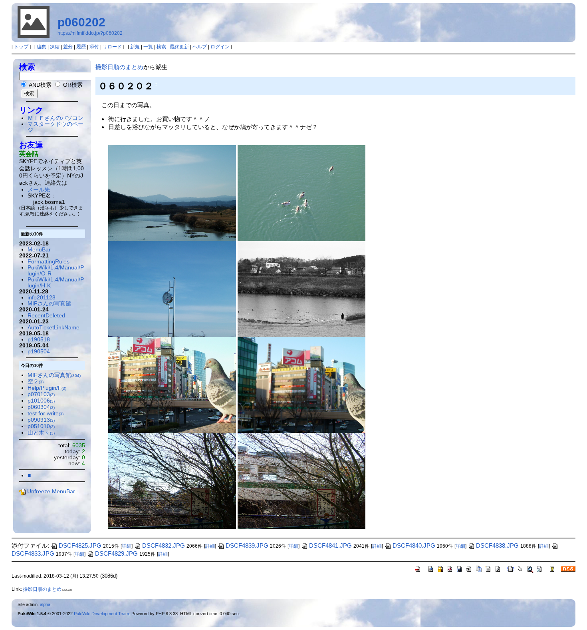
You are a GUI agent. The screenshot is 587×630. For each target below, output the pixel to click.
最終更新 (179, 47)
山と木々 (41, 433)
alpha (45, 604)
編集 (41, 47)
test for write (45, 414)
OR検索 (72, 85)
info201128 (42, 298)
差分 (68, 47)
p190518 (39, 340)
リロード (112, 47)
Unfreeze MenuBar (51, 491)
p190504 (39, 352)
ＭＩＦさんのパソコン (55, 118)
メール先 (39, 190)
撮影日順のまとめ (119, 67)
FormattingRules (48, 262)
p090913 (41, 420)
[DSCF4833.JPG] (172, 192)
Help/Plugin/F (47, 388)
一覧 (148, 47)
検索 (161, 47)
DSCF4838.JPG (497, 545)
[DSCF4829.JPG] (172, 288)
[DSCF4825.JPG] (301, 288)
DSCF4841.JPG (330, 545)
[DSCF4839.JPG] (172, 480)
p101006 (41, 401)
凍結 (54, 47)
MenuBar (39, 250)
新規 (135, 47)
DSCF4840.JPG (414, 545)
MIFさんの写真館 (49, 304)
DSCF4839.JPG (247, 545)
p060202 (81, 22)
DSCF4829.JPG (116, 553)
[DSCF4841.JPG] (172, 384)
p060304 (41, 407)
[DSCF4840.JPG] (301, 384)
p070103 (41, 394)
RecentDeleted (46, 316)
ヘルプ (199, 47)
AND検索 (40, 85)
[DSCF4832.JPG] (301, 192)
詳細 (126, 546)
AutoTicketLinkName (53, 328)
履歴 (81, 47)
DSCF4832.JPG (163, 545)
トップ (21, 47)
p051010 (41, 426)
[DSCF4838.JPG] (301, 480)
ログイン (220, 47)
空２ (36, 382)
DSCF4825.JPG (80, 545)
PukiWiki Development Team (101, 613)
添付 (94, 47)
